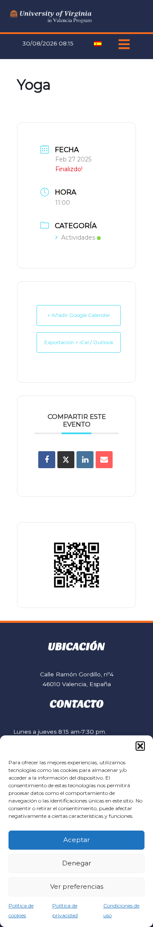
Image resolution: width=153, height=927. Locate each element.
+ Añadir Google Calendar (78, 315)
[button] (140, 746)
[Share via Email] (104, 459)
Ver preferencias (76, 886)
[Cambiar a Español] (98, 43)
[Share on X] (65, 459)
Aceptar (76, 840)
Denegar (76, 863)
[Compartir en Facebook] (46, 459)
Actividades (78, 237)
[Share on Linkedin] (85, 459)
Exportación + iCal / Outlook (78, 342)
